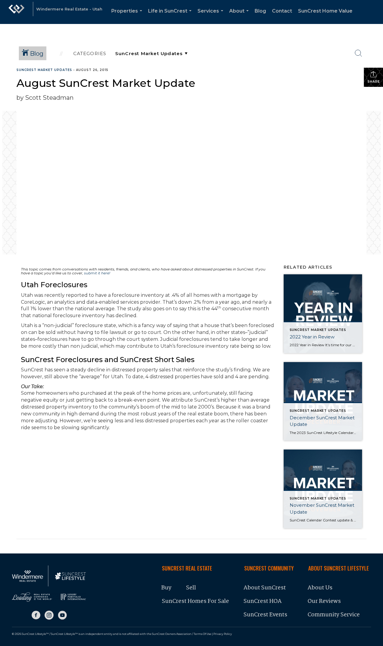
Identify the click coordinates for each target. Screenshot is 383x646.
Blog (260, 11)
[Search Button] (358, 53)
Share (373, 82)
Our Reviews (324, 601)
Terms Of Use (202, 634)
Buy (166, 587)
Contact (282, 11)
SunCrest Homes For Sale (195, 601)
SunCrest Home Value (325, 11)
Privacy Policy (222, 634)
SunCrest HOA (263, 601)
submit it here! (97, 273)
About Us (320, 587)
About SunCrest (265, 587)
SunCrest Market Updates (44, 70)
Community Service (334, 614)
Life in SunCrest (171, 16)
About (240, 16)
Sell (191, 587)
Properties (128, 16)
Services (211, 16)
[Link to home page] (16, 12)
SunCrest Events (265, 614)
